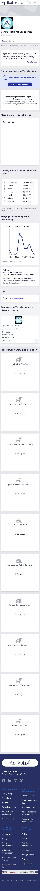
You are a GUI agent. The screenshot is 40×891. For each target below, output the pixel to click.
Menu (34, 3)
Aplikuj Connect (28, 855)
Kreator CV (6, 834)
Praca (4, 41)
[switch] (20, 84)
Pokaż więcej (32, 62)
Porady (5, 802)
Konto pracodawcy (30, 807)
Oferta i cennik (28, 796)
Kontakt (25, 838)
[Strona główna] (10, 3)
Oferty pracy (7, 793)
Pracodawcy (14, 46)
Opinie (11, 41)
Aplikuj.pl (4, 46)
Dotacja (25, 859)
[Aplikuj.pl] (20, 763)
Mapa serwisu (27, 863)
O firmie (25, 834)
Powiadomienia (8, 818)
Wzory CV (6, 838)
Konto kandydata (9, 807)
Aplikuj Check (27, 850)
